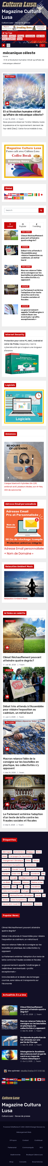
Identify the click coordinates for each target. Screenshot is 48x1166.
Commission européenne (13, 865)
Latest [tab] (10, 226)
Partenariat (12, 1147)
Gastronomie (15, 1155)
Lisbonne (16, 882)
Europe (26, 873)
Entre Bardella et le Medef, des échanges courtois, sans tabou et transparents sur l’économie (20, 980)
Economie (25, 247)
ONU (20, 887)
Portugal (21, 36)
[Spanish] (18, 197)
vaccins (38, 904)
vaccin (31, 900)
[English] (18, 194)
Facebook (35, 873)
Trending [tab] (37, 226)
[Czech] (6, 194)
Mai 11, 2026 (10, 825)
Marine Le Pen (37, 882)
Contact (25, 1140)
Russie (19, 39)
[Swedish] (22, 197)
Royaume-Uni (37, 891)
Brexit (39, 852)
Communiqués (28, 1147)
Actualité (25, 286)
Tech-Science (10, 76)
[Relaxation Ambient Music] (24, 584)
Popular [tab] (22, 226)
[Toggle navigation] (8, 45)
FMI (43, 873)
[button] (36, 45)
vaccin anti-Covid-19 (11, 904)
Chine (28, 860)
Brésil (5, 856)
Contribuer (38, 1140)
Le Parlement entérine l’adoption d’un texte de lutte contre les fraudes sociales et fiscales (23, 817)
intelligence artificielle (28, 878)
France (5, 878)
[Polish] (10, 197)
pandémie (36, 887)
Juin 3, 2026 (10, 717)
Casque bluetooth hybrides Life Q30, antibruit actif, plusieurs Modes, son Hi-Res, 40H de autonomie (23, 486)
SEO (41, 1147)
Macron (26, 882)
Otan (27, 887)
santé (38, 895)
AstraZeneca (19, 852)
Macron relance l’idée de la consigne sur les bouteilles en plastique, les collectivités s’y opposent (21, 763)
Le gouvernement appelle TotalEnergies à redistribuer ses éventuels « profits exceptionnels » (21, 968)
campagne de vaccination (20, 856)
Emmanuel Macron (34, 869)
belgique (30, 852)
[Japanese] (42, 194)
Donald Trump (18, 869)
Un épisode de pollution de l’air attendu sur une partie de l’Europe (33, 1039)
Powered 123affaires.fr (11, 1127)
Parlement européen (11, 891)
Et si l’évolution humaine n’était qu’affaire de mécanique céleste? (23, 113)
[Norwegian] (6, 197)
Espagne (6, 873)
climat (4, 36)
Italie (42, 878)
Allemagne (7, 852)
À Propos (13, 1140)
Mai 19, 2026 (10, 772)
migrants (6, 887)
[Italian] (38, 194)
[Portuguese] (14, 197)
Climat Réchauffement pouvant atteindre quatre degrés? (22, 659)
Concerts (22, 1162)
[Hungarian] (30, 194)
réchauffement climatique (21, 895)
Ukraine (6, 900)
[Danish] (10, 194)
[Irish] (34, 194)
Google (14, 878)
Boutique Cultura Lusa (34, 1155)
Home (5, 56)
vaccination (27, 904)
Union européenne (8, 39)
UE (44, 895)
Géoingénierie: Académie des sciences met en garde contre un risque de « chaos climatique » (33, 1055)
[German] (22, 194)
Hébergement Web (23, 1132)
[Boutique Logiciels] (24, 406)
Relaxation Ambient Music (16, 598)
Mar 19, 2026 (28, 1045)
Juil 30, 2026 (10, 665)
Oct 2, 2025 (28, 1061)
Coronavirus (30, 36)
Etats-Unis (40, 36)
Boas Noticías (37, 1162)
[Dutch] (14, 194)
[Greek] (26, 194)
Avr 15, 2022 (10, 119)
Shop (11, 1162)
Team (21, 119)
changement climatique (13, 860)
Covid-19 (12, 36)
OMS (14, 887)
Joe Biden (6, 882)
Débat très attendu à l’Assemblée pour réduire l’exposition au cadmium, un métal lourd (23, 709)
